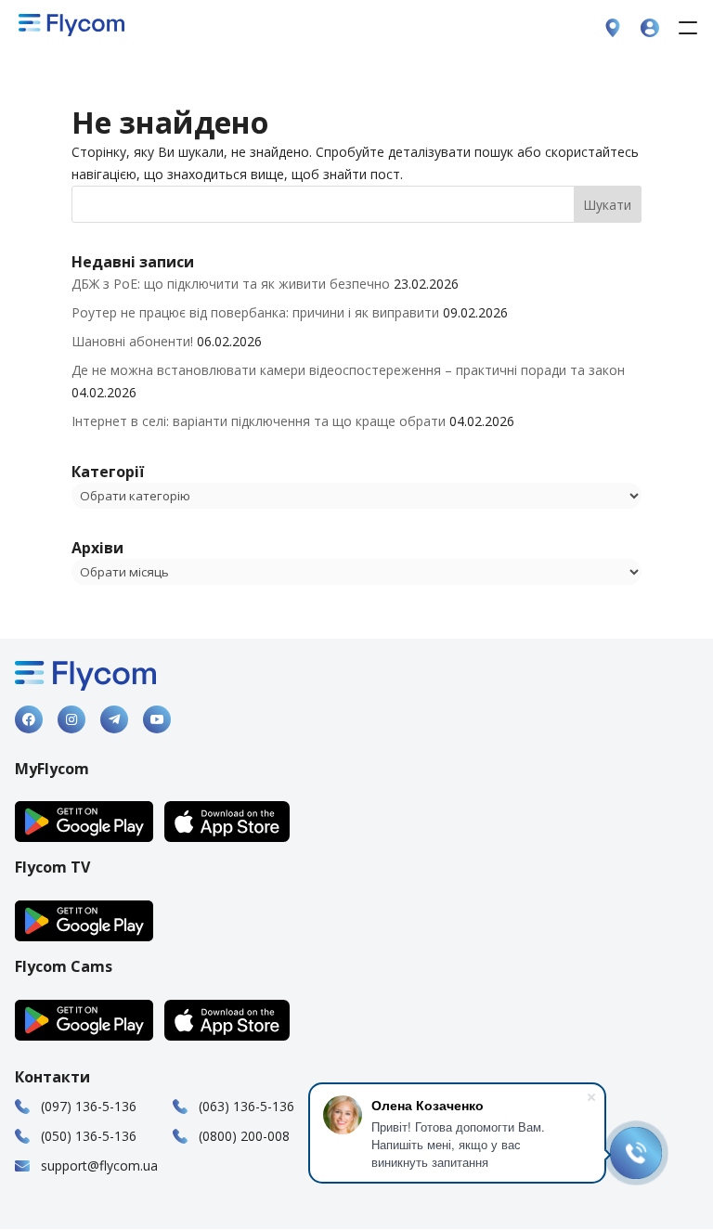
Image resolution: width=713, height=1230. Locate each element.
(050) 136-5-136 (88, 1136)
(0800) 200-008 (244, 1136)
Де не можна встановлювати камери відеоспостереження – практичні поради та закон (348, 370)
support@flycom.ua (99, 1165)
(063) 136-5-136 (246, 1106)
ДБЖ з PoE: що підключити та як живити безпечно (230, 283)
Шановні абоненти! (132, 341)
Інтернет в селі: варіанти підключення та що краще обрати (258, 421)
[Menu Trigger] (687, 27)
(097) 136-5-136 (88, 1106)
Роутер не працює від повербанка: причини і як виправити (255, 312)
